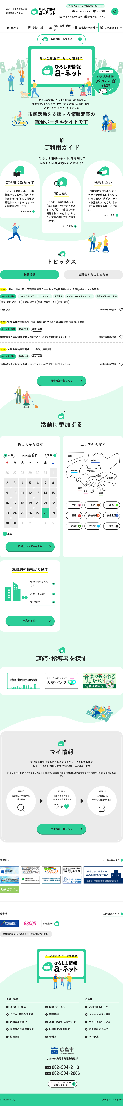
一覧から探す (30, 620)
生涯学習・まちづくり (39, 584)
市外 (111, 526)
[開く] (114, 11)
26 (7, 472)
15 (53, 493)
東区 (92, 505)
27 (14, 472)
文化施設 (35, 602)
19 (30, 503)
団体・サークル (57, 1007)
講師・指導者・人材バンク (62, 1022)
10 (14, 493)
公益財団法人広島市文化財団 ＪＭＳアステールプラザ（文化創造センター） (35, 337)
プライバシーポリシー (112, 1100)
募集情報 (54, 1014)
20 (37, 503)
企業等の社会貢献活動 (22, 1029)
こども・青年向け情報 (21, 1014)
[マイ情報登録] (121, 309)
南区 (111, 505)
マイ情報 (101, 11)
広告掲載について (96, 17)
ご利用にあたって (98, 1007)
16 (7, 503)
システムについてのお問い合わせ (84, 6)
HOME (14, 27)
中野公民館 (5, 310)
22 (53, 503)
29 (30, 472)
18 (22, 503)
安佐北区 (111, 515)
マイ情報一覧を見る (61, 829)
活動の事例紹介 (18, 1022)
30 (37, 472)
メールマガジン (83, 11)
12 (30, 493)
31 (45, 472)
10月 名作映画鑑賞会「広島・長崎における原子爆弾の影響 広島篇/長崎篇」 (43, 322)
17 (14, 503)
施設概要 (15, 1037)
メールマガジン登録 (100, 1014)
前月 (10, 455)
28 (22, 472)
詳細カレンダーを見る (30, 546)
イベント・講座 (18, 1007)
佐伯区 (92, 526)
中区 (74, 505)
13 (37, 493)
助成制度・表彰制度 (59, 1029)
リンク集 (94, 1037)
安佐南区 (93, 515)
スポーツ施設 (37, 594)
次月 (49, 455)
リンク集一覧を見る (109, 860)
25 (22, 513)
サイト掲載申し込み (72, 17)
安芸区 (74, 526)
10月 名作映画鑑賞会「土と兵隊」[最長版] (26, 349)
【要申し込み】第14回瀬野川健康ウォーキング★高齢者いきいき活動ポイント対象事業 (50, 289)
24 (15, 513)
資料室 (52, 1037)
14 (45, 493)
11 (22, 493)
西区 (74, 515)
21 (45, 503)
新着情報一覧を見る (61, 39)
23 (7, 513)
